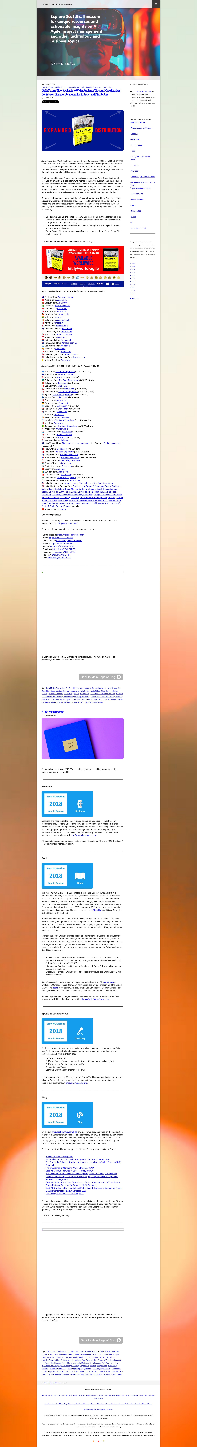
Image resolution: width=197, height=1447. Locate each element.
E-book (77, 699)
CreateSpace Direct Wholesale (102, 697)
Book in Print (47, 699)
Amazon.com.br (62, 306)
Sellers (120, 699)
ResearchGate (137, 194)
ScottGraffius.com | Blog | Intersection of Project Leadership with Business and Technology (77, 87)
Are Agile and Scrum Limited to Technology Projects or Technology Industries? (81, 1174)
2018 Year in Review (52, 712)
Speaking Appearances (101, 1369)
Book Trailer (93, 1371)
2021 (133, 278)
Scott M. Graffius (52, 688)
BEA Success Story (100, 1354)
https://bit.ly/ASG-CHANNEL (69, 540)
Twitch (133, 217)
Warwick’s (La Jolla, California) (73, 492)
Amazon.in (59, 317)
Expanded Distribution (97, 699)
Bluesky (134, 134)
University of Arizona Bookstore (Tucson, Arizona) (93, 497)
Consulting (62, 1369)
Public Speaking (92, 1357)
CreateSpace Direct (81, 697)
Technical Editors (80, 1354)
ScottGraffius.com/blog (51, 1360)
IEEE (133, 151)
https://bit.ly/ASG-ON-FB (63, 549)
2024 (133, 269)
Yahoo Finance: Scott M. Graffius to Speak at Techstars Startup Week (78, 1159)
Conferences (61, 1351)
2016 (133, 293)
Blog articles (102, 1366)
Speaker (45, 1354)
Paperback (69, 699)
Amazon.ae (74, 480)
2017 (133, 290)
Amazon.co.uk (62, 320)
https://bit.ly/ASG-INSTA (64, 552)
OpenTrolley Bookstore (69, 460)
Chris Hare (105, 691)
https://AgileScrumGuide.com (70, 535)
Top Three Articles (89, 1360)
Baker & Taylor (78, 702)
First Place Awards (56, 694)
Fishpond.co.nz (69, 443)
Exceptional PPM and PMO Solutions (56, 1374)
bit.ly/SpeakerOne (106, 1357)
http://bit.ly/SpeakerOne (76, 1083)
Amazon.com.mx (64, 334)
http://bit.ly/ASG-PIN (61, 555)
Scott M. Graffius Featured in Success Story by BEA (69, 1171)
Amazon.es (60, 349)
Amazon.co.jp (62, 326)
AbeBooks (106, 486)
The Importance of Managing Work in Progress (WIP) (70, 1168)
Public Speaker (79, 1357)
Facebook (135, 139)
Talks (72, 1371)
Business (53, 1369)
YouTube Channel (138, 228)
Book (70, 1369)
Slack (133, 205)
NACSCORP (67, 702)
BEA (90, 1354)
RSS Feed (135, 299)
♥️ (98, 1441)
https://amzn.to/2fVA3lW (62, 543)
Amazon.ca (62, 308)
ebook (55, 988)
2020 (133, 281)
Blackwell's (84, 483)
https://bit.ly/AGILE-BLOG (59, 558)
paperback (109, 982)
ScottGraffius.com (144, 92)
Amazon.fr (62, 303)
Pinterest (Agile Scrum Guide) (143, 177)
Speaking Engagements (82, 1369)
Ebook (84, 699)
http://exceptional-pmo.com (83, 835)
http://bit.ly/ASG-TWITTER (62, 546)
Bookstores (84, 694)
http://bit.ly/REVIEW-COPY (65, 523)
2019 (133, 284)
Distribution (111, 699)
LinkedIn (134, 165)
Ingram (59, 702)
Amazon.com (79, 357)
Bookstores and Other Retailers (102, 694)
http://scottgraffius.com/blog (64, 1132)
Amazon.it (58, 323)
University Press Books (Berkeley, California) (72, 495)
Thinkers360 (136, 211)
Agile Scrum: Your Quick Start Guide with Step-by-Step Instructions (96, 1374)
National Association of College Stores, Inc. (89, 688)
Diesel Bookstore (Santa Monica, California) (68, 489)
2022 (133, 275)
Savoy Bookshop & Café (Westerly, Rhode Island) (97, 503)
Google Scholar (137, 145)
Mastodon (135, 171)
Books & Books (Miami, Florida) (56, 506)
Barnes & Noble (93, 486)
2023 (133, 272)
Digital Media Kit (81, 1371)
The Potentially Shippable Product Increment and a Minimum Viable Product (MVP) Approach (77, 1363)
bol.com (64, 440)
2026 (133, 263)
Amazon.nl (66, 340)
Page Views (84, 1366)
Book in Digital (58, 699)
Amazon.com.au (65, 297)
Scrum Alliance (137, 200)
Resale (76, 694)
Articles (64, 1360)
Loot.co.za (66, 463)
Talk (50, 1354)
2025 (133, 266)
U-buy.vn (62, 509)
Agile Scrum (84, 691)
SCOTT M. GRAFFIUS (52, 1383)
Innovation (68, 694)
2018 (101, 1351)
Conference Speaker (75, 1351)
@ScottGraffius (66, 688)
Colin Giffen (95, 691)
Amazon (118, 697)
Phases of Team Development (59, 1156)
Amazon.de (61, 300)
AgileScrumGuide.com (94, 702)
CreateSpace (68, 697)
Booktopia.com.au (112, 443)
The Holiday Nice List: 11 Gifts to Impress (65, 1194)
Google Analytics (74, 1360)
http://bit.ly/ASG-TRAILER (61, 538)
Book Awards (117, 1371)
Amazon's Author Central (141, 128)
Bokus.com (61, 377)
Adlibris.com (62, 472)
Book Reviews (105, 1371)
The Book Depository (65, 371)
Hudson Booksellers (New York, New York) (88, 500)
